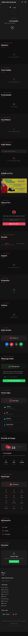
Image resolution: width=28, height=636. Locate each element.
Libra (6, 501)
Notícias (4, 596)
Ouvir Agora (5, 587)
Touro (14, 491)
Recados (5, 603)
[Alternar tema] (22, 2)
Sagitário (21, 501)
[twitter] (14, 624)
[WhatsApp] (21, 344)
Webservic (19, 625)
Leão (14, 496)
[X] (16, 344)
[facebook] (11, 624)
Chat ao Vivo (6, 594)
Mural (8, 243)
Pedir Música (5, 592)
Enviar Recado (21, 243)
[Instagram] (11, 344)
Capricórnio (6, 507)
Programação (6, 589)
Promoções (5, 601)
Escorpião (14, 501)
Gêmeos (21, 491)
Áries (6, 491)
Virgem (21, 496)
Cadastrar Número (15, 380)
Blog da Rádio (6, 598)
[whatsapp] (16, 624)
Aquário (14, 507)
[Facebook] (7, 344)
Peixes (22, 507)
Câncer (6, 496)
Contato (4, 605)
